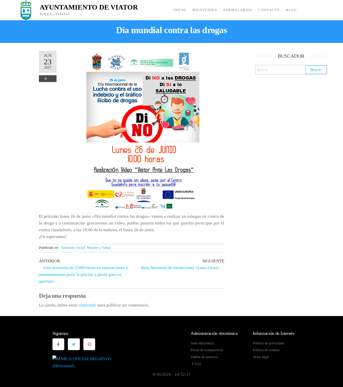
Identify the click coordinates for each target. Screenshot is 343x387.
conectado (87, 305)
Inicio (180, 10)
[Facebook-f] (58, 344)
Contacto (269, 10)
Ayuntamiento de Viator (89, 7)
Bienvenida (205, 10)
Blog (291, 10)
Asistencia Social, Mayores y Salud (85, 248)
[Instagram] (89, 344)
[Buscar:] (291, 69)
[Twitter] (74, 344)
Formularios (237, 10)
